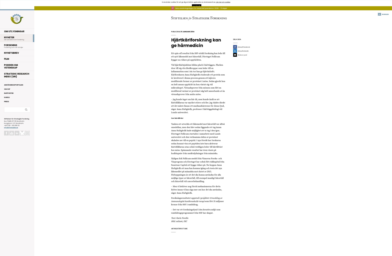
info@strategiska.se (11, 128)
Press (6, 101)
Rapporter (8, 93)
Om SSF (7, 89)
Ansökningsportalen (13, 85)
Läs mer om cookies (223, 2)
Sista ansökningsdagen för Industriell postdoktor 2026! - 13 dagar (201, 8)
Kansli (7, 97)
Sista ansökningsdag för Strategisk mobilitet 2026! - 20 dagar (199, 10)
